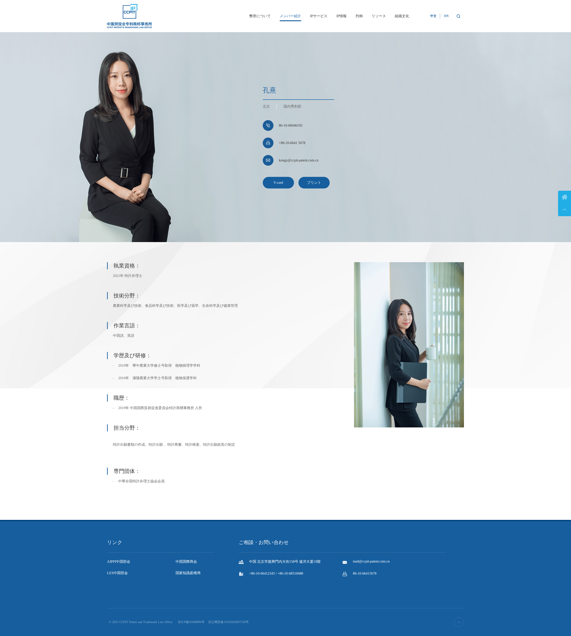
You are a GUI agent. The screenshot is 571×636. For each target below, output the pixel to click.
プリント (314, 182)
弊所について (260, 16)
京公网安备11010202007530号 (228, 622)
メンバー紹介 (290, 16)
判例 (359, 16)
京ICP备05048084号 (191, 622)
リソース (379, 16)
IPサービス (318, 16)
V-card (278, 182)
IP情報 (341, 16)
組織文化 (402, 16)
